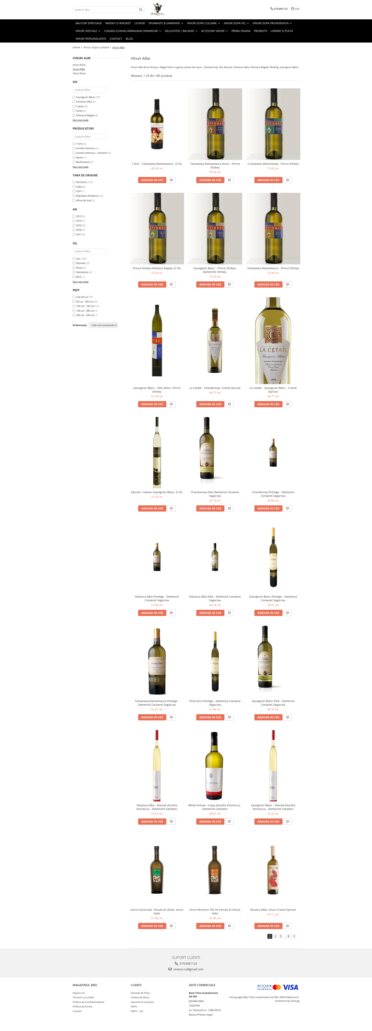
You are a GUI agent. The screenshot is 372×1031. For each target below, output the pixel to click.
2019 (79, 225)
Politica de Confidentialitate (88, 1002)
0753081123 (188, 963)
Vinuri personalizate (91, 38)
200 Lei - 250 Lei (85, 315)
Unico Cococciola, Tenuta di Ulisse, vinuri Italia (156, 911)
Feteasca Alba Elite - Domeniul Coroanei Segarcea (215, 598)
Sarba (79, 110)
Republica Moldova (87, 195)
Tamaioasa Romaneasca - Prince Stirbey (273, 268)
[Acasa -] (169, 9)
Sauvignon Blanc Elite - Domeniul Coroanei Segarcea (273, 702)
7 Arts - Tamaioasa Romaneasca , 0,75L (157, 164)
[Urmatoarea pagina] (293, 936)
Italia (79, 186)
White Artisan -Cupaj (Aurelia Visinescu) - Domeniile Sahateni (215, 807)
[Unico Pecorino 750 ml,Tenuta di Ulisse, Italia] (215, 870)
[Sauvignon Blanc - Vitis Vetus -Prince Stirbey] (157, 340)
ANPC (134, 1006)
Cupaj (79, 106)
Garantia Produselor (142, 1002)
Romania (81, 182)
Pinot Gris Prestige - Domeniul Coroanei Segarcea (215, 702)
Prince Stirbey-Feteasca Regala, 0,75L (157, 268)
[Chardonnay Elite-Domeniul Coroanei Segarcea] (215, 453)
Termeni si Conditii (83, 997)
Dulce (79, 267)
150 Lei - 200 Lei (85, 310)
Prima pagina (241, 31)
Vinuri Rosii (79, 65)
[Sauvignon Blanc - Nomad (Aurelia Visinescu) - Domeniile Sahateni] (273, 766)
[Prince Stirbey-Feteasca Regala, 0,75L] (157, 228)
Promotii (260, 31)
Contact (116, 38)
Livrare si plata (282, 31)
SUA (78, 191)
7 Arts (79, 143)
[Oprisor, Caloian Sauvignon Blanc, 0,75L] (157, 453)
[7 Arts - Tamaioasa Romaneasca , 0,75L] (157, 124)
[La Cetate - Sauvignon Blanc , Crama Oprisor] (273, 340)
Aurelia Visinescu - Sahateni (91, 153)
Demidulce (82, 272)
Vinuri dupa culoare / (97, 47)
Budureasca (83, 162)
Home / (78, 47)
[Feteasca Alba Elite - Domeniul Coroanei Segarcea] (215, 557)
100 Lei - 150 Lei (85, 306)
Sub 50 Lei (82, 297)
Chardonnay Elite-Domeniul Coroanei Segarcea (215, 494)
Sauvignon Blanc (85, 97)
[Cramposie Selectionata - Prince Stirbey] (273, 124)
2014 (79, 220)
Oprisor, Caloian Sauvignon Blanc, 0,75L (157, 492)
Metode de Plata (140, 993)
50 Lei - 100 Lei (84, 301)
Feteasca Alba (84, 101)
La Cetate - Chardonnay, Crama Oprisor (215, 388)
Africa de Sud (83, 200)
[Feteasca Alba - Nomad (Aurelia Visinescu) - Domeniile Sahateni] (157, 766)
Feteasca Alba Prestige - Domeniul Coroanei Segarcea (157, 598)
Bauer (79, 157)
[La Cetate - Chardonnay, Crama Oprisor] (215, 340)
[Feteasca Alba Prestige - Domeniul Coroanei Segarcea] (157, 557)
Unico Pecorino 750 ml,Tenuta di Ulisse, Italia (215, 911)
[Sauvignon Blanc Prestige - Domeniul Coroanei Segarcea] (273, 557)
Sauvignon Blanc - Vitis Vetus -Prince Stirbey (157, 389)
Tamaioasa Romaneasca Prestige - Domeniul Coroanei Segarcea (157, 702)
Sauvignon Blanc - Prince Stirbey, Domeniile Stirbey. (215, 270)
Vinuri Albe (79, 69)
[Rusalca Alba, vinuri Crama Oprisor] (273, 870)
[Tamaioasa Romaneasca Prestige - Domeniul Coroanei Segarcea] (157, 661)
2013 (79, 216)
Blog (129, 38)
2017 (79, 234)
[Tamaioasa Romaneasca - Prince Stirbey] (273, 228)
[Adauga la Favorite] (171, 180)
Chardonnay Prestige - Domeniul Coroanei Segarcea (273, 494)
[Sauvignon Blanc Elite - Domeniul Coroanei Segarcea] (273, 661)
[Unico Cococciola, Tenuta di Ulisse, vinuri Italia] (157, 870)
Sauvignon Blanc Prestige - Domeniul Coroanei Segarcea (273, 598)
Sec (78, 258)
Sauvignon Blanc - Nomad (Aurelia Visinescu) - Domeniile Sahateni (273, 807)
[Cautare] (140, 10)
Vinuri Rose (79, 73)
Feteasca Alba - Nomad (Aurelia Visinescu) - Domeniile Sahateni (156, 807)
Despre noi (79, 993)
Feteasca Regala (85, 115)
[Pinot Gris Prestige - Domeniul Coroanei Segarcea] (215, 661)
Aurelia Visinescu (85, 148)
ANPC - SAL (137, 1011)
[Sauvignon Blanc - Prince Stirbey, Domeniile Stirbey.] (215, 228)
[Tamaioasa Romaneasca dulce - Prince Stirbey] (215, 124)
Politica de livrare (82, 1006)
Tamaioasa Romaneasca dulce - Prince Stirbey (215, 165)
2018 (79, 229)
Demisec (81, 263)
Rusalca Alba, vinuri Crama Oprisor (273, 909)
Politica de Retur (140, 997)
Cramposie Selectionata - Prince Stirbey (273, 164)
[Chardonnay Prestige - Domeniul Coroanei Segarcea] (273, 453)
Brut (78, 276)
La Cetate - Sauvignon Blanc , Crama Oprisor (273, 389)
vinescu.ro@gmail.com (188, 969)
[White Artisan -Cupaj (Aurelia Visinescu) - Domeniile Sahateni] (215, 766)
